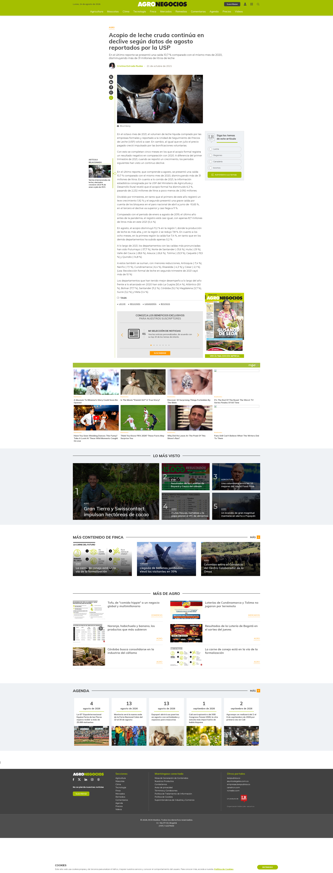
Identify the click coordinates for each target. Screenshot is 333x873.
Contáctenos (161, 784)
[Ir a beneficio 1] (151, 345)
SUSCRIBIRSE (160, 353)
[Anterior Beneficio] (122, 335)
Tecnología (139, 11)
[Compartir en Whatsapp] (111, 92)
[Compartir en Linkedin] (111, 82)
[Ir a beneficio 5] (163, 345)
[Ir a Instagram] (92, 779)
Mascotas (113, 11)
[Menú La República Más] (252, 4)
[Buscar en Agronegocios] (258, 4)
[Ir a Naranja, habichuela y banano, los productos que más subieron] (89, 633)
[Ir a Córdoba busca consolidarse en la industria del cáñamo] (89, 656)
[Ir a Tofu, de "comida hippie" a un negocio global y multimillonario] (89, 610)
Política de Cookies (164, 797)
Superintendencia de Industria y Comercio (174, 800)
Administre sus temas (226, 174)
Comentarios (198, 11)
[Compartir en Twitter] (111, 77)
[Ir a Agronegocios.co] (88, 774)
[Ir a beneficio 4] (160, 345)
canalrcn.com (233, 787)
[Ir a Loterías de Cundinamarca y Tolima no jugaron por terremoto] (186, 610)
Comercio (156, 615)
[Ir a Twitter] (79, 779)
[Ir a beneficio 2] (154, 345)
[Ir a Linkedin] (86, 779)
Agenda (214, 11)
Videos (239, 11)
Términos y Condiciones (166, 790)
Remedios (181, 11)
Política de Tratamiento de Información (173, 794)
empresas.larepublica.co (238, 784)
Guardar (111, 98)
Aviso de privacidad (163, 787)
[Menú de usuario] (245, 4)
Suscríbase (232, 4)
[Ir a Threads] (98, 779)
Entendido (267, 867)
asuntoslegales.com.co (238, 781)
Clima (126, 11)
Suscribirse (81, 793)
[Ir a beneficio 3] (157, 345)
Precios (227, 11)
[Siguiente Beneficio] (198, 335)
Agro (159, 638)
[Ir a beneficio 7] (168, 345)
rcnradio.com (233, 790)
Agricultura (96, 11)
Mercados (166, 11)
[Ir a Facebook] (73, 779)
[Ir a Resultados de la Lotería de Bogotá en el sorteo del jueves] (186, 633)
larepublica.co (233, 778)
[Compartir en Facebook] (111, 87)
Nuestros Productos (164, 781)
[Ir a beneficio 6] (165, 345)
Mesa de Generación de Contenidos (171, 778)
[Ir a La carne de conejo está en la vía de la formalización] (186, 656)
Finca (153, 11)
